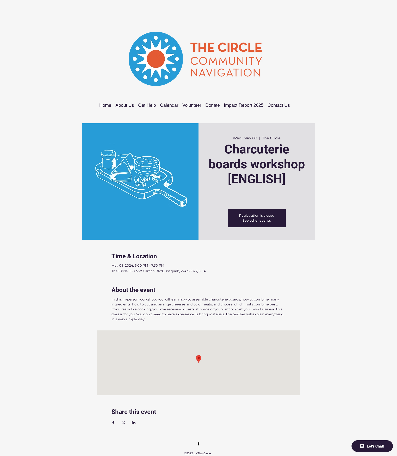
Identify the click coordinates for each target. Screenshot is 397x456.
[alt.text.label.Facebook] (198, 444)
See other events (257, 220)
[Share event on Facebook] (113, 422)
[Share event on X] (124, 422)
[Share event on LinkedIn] (134, 422)
